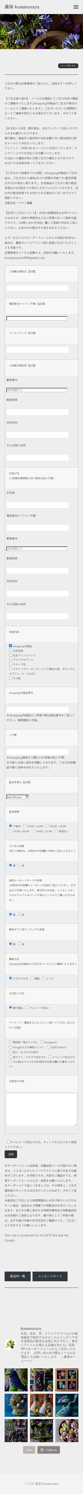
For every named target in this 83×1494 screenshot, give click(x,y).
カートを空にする (68, 66)
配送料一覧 (17, 1276)
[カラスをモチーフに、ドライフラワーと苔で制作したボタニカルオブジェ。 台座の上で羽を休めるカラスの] (16, 1379)
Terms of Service (16, 1250)
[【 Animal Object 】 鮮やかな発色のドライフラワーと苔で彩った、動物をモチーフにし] (66, 1405)
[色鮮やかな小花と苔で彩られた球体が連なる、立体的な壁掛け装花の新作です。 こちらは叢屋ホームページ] (66, 1379)
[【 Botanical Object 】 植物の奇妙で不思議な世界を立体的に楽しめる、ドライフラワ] (16, 1405)
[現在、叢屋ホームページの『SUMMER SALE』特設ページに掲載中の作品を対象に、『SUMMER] (16, 1430)
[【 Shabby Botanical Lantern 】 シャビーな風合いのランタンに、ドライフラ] (41, 1405)
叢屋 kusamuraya (22, 6)
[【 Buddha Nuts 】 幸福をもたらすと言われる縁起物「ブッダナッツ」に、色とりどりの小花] (66, 1430)
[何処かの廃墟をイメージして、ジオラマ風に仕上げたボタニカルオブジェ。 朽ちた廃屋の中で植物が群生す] (41, 1430)
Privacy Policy (15, 1245)
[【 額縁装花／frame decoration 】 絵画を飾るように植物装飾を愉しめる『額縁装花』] (41, 1379)
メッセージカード (50, 1276)
